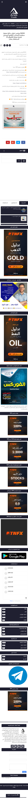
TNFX (25, 609)
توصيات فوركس (23, 617)
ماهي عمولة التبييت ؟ (16, 216)
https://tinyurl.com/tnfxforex (19, 83)
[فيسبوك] (12, 746)
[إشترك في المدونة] (22, 746)
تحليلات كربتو (23, 645)
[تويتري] (15, 746)
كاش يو (24, 659)
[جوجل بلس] (19, 746)
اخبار (25, 611)
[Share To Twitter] (18, 142)
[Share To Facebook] (23, 142)
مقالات (25, 620)
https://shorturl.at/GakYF (12, 72)
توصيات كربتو (23, 647)
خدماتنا (24, 656)
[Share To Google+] (13, 142)
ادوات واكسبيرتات (22, 628)
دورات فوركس (23, 631)
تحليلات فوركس (23, 614)
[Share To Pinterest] (8, 142)
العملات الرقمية (23, 642)
